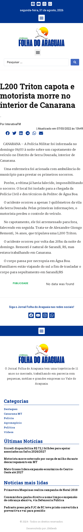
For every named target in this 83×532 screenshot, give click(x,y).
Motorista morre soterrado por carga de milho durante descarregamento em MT (41, 460)
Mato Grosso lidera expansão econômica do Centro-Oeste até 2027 (39, 470)
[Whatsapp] (50, 4)
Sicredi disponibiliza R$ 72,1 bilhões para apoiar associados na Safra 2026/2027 (37, 449)
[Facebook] (33, 4)
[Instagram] (44, 4)
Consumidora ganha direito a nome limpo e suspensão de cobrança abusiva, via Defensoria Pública (40, 498)
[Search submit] (75, 62)
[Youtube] (39, 4)
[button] (41, 18)
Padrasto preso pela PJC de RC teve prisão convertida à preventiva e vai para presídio (41, 508)
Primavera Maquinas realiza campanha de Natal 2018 (41, 490)
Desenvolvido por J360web (41, 528)
